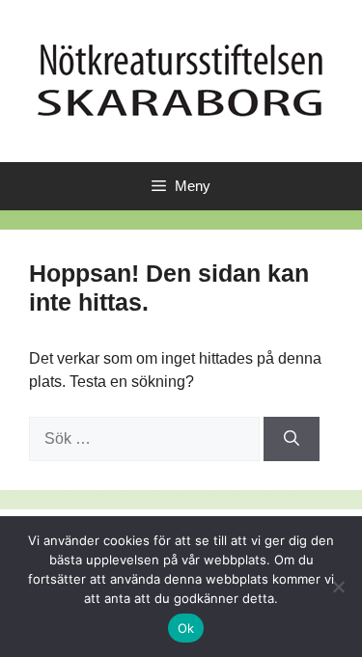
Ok (186, 628)
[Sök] (292, 439)
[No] (338, 586)
